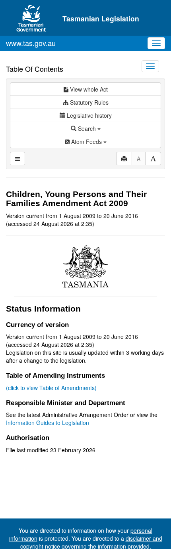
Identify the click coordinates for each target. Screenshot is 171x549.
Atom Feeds (86, 141)
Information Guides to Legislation (47, 423)
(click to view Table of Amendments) (51, 388)
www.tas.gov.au (31, 43)
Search (86, 128)
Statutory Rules (88, 102)
